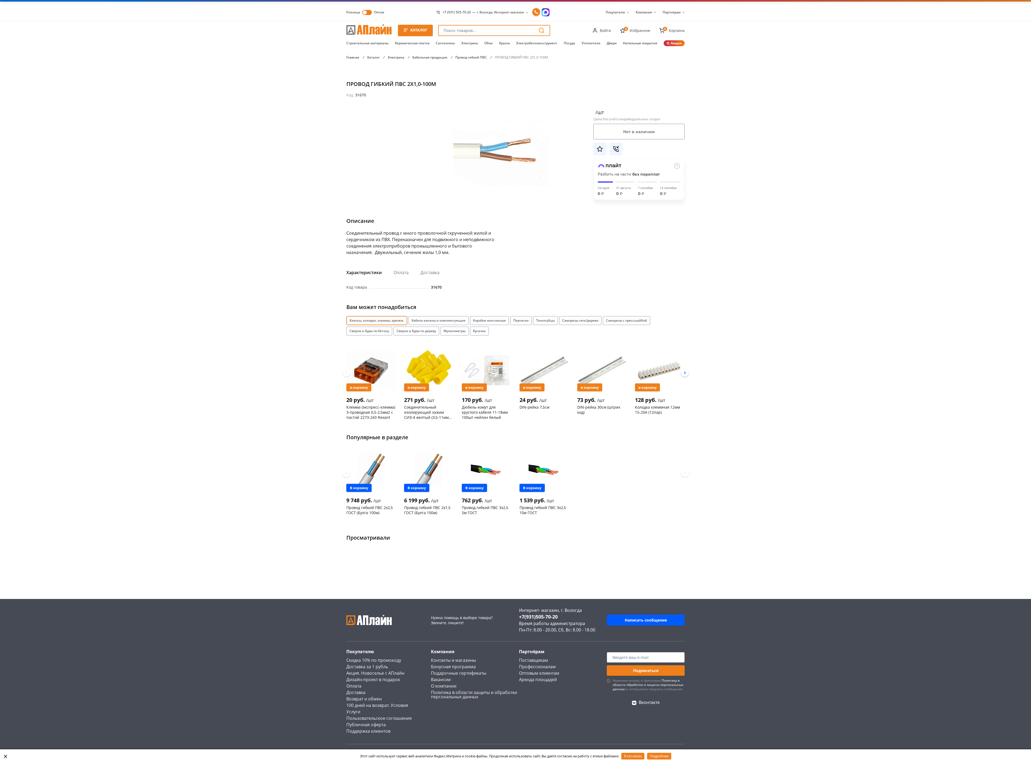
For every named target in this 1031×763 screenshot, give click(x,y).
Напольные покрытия (640, 43)
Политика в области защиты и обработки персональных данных (474, 694)
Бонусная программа (453, 667)
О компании (443, 686)
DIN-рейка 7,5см (534, 407)
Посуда (569, 43)
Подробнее (659, 756)
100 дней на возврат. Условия (377, 705)
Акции (676, 43)
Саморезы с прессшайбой (626, 320)
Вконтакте (649, 702)
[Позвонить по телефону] (536, 12)
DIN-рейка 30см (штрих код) (598, 410)
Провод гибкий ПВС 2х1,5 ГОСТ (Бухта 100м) (427, 510)
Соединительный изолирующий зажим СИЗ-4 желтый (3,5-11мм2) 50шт (428, 412)
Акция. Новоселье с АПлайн (375, 673)
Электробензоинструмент (536, 43)
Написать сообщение (646, 620)
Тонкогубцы (545, 320)
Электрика (469, 43)
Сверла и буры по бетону (369, 331)
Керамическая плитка (412, 43)
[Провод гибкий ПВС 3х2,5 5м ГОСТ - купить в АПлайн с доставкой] (486, 470)
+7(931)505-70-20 (538, 616)
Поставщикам (533, 660)
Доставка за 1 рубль (367, 667)
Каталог (373, 57)
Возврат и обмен (364, 699)
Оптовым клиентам (539, 673)
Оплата (401, 272)
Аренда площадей (538, 679)
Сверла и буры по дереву (416, 331)
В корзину (359, 387)
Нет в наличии (639, 131)
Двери (612, 43)
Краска (504, 43)
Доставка (430, 272)
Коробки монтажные (489, 320)
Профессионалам (537, 667)
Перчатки (521, 320)
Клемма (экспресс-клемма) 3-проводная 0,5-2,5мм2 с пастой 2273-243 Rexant (370, 412)
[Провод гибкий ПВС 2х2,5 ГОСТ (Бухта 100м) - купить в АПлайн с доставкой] (370, 470)
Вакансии (441, 679)
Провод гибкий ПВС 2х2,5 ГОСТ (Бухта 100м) (369, 510)
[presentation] (346, 373)
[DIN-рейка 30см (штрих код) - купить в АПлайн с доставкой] (601, 370)
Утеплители (591, 43)
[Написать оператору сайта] (546, 12)
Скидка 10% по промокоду (373, 660)
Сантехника (445, 43)
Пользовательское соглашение (379, 718)
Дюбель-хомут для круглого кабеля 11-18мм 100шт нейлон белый (485, 412)
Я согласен (633, 756)
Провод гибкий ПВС (471, 57)
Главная (352, 57)
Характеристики (364, 272)
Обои (488, 43)
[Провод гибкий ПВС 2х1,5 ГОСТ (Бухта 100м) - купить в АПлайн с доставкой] (428, 470)
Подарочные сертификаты (458, 673)
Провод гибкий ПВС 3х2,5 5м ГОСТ (485, 510)
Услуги (353, 712)
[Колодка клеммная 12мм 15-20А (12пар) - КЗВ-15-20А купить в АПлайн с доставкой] (659, 370)
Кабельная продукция (429, 57)
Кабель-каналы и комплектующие (439, 320)
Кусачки (479, 331)
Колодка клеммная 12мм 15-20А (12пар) (657, 410)
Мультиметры (455, 331)
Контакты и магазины (453, 660)
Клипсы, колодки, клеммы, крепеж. (377, 320)
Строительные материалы (367, 43)
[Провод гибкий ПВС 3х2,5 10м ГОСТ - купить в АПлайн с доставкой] (544, 470)
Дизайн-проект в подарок (373, 679)
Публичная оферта (366, 725)
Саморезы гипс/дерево (580, 320)
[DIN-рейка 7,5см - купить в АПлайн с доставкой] (544, 370)
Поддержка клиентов (368, 731)
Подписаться (645, 670)
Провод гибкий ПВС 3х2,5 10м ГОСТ (543, 510)
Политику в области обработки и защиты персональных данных (648, 684)
